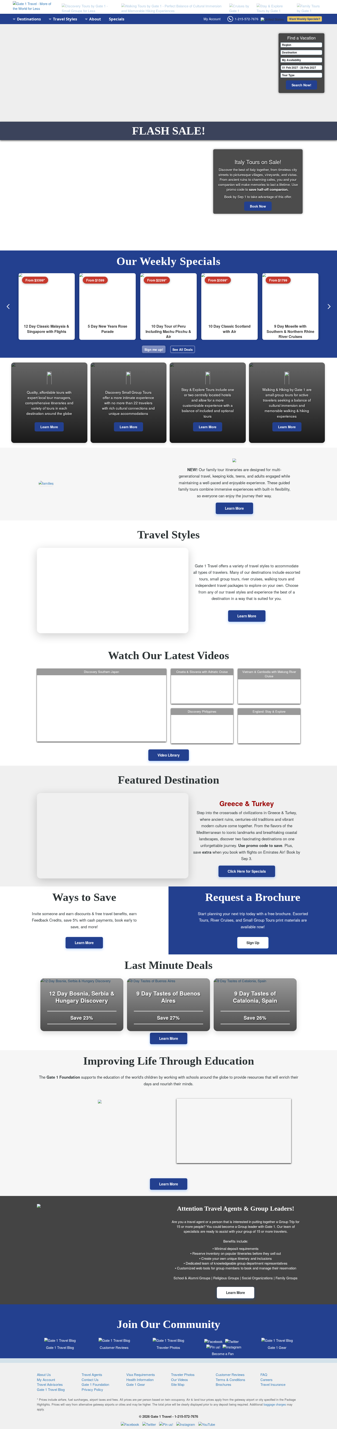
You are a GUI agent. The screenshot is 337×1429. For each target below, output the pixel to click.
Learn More (49, 427)
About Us (44, 1374)
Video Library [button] (168, 755)
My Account (212, 19)
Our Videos (179, 1379)
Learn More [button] (168, 1038)
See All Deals (182, 349)
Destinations (29, 19)
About (95, 19)
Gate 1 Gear (277, 1347)
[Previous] (8, 306)
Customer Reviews (114, 1347)
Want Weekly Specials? (304, 19)
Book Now (258, 206)
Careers (266, 1379)
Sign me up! (153, 349)
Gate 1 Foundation (95, 1384)
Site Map (177, 1384)
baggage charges (275, 1404)
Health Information (140, 1379)
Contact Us (90, 1379)
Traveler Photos (168, 1347)
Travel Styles (65, 19)
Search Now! (301, 85)
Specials (116, 19)
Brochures (223, 1384)
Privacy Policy (92, 1389)
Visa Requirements (140, 1374)
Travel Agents (92, 1374)
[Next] (329, 306)
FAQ (263, 1374)
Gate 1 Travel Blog (60, 1347)
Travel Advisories (50, 1384)
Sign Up (252, 942)
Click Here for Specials (247, 871)
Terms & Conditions (230, 1379)
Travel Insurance (272, 1384)
